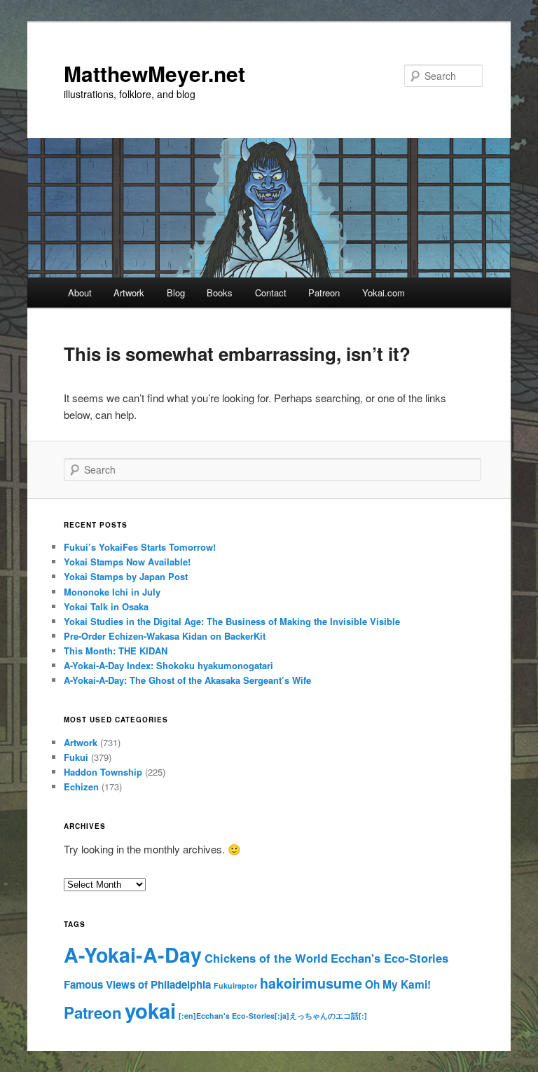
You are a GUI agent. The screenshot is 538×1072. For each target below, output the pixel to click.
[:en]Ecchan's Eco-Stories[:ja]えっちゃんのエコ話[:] (273, 1015)
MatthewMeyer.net (154, 73)
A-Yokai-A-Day (133, 954)
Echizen (81, 786)
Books (220, 292)
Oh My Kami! (398, 984)
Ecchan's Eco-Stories (389, 957)
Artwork (128, 292)
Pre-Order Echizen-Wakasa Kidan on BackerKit (164, 635)
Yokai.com (383, 292)
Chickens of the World (266, 957)
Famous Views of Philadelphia (137, 984)
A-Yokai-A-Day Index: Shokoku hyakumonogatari (168, 665)
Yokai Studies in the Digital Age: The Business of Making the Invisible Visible (232, 621)
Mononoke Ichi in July (112, 591)
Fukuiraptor (235, 985)
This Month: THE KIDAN (115, 650)
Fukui (76, 757)
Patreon (324, 292)
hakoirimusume (311, 983)
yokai (150, 1010)
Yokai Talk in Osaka (106, 606)
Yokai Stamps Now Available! (127, 561)
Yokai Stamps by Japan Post (126, 576)
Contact (271, 292)
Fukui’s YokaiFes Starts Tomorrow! (140, 547)
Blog (176, 292)
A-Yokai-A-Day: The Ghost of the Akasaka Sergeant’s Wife (187, 680)
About (80, 292)
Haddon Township (103, 771)
